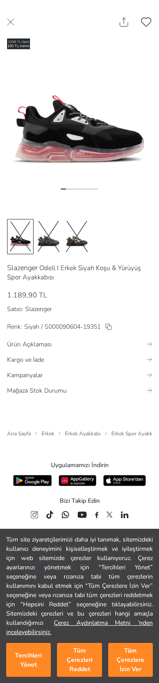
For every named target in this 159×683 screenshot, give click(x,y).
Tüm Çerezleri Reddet (80, 659)
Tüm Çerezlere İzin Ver (130, 659)
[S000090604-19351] (108, 327)
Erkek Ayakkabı (83, 433)
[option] (20, 236)
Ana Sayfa (19, 433)
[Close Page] (10, 22)
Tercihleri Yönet (28, 660)
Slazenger (22, 268)
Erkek (48, 433)
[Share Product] (124, 22)
